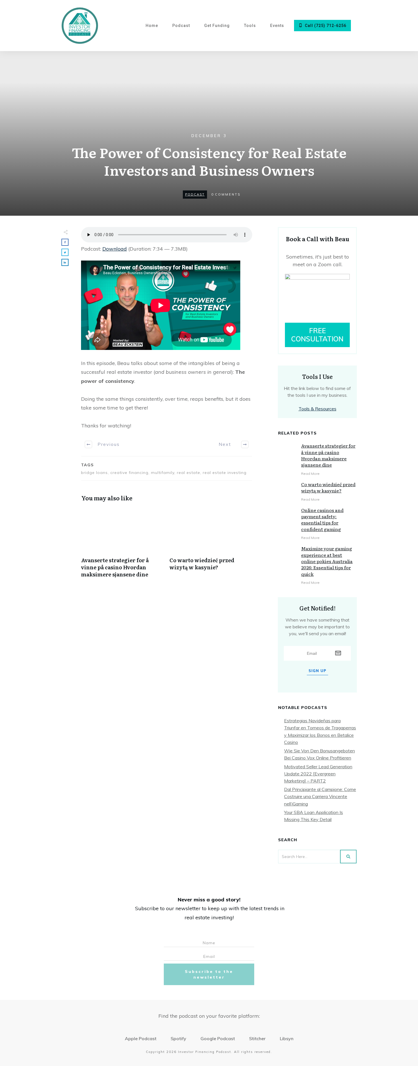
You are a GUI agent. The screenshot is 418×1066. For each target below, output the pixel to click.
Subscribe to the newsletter (209, 974)
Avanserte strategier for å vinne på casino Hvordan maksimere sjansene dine (122, 546)
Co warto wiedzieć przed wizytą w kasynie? (210, 546)
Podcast (195, 194)
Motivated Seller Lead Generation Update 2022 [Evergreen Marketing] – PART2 (318, 774)
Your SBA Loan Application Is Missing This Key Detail (313, 815)
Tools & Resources (317, 409)
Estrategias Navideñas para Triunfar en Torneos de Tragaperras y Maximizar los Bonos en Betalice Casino (320, 731)
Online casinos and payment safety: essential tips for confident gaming (322, 519)
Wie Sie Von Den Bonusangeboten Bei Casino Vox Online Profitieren (319, 754)
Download (114, 248)
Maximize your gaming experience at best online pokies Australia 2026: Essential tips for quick (327, 561)
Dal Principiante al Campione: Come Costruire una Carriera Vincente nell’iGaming (320, 796)
